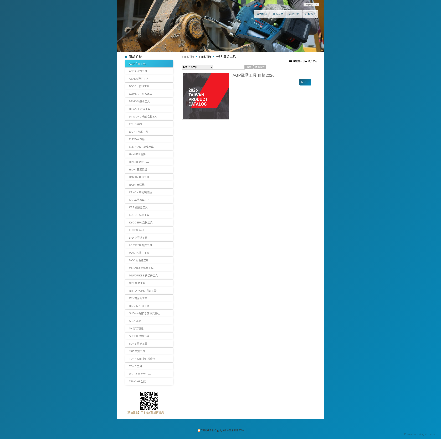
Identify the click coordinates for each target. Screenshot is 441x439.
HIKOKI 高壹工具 (139, 161)
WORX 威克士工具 (140, 373)
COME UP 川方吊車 (140, 93)
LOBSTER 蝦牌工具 (140, 245)
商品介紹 (188, 56)
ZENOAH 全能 (137, 381)
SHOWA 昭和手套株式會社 (144, 313)
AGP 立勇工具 (137, 63)
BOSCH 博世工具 (139, 86)
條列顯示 (297, 61)
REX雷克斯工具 (138, 298)
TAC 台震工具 (137, 351)
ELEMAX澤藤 (137, 139)
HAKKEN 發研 (137, 154)
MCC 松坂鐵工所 (139, 260)
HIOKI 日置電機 (138, 169)
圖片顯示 (312, 61)
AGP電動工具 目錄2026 (254, 75)
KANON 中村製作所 (140, 192)
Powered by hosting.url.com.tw (419, 434)
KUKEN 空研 (136, 230)
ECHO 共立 (135, 124)
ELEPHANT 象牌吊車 (141, 146)
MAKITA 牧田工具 (139, 252)
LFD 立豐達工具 (138, 237)
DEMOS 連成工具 (139, 101)
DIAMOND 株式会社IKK (143, 116)
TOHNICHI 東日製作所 (142, 358)
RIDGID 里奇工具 (139, 305)
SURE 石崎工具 (138, 343)
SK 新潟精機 (136, 328)
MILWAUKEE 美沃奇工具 (143, 275)
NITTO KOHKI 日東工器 (143, 290)
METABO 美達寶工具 (141, 267)
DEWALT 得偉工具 (139, 109)
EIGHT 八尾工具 (138, 131)
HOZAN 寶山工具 (139, 177)
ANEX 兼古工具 (138, 71)
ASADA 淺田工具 (139, 78)
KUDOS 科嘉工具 (139, 214)
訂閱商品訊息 (207, 430)
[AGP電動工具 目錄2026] (206, 96)
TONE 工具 (135, 366)
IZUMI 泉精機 (137, 184)
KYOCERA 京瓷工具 (141, 222)
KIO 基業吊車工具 (139, 199)
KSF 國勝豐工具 (138, 207)
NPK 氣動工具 (137, 283)
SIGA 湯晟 (135, 320)
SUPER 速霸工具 (139, 336)
